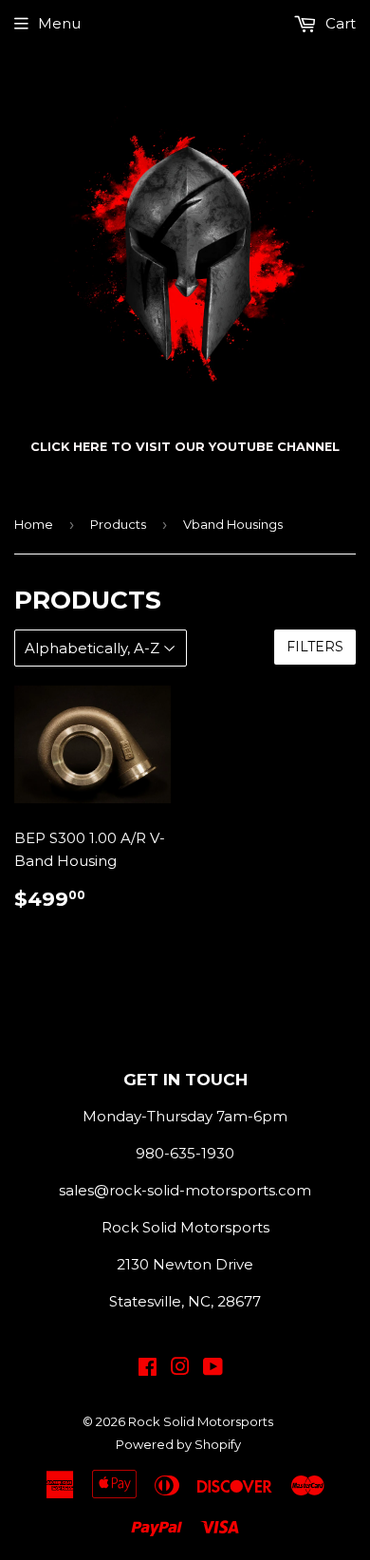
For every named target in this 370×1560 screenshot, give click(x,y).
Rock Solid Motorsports (200, 1421)
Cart (339, 23)
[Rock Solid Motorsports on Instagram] (180, 1369)
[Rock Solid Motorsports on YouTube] (213, 1369)
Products (118, 524)
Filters (315, 646)
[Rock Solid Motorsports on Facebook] (147, 1369)
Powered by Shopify (178, 1444)
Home (33, 524)
